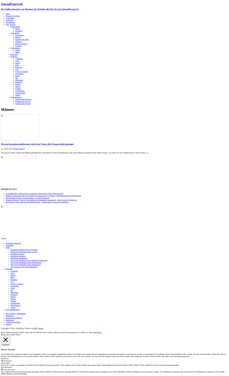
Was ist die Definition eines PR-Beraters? (26, 263)
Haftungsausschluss (13, 322)
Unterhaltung (15, 48)
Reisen (17, 84)
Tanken (18, 89)
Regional (18, 82)
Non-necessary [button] (6, 367)
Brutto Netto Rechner (23, 99)
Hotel (17, 76)
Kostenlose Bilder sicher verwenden (24, 250)
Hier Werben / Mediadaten (16, 314)
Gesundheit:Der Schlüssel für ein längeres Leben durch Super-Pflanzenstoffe (34, 194)
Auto (17, 61)
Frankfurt (18, 31)
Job (16, 78)
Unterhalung (20, 91)
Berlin (17, 29)
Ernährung (19, 35)
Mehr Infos (97, 332)
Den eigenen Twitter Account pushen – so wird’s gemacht (27, 198)
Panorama (14, 54)
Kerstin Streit (18, 149)
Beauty (18, 37)
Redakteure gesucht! (13, 243)
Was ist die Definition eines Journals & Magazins (28, 260)
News (8, 14)
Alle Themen (11, 25)
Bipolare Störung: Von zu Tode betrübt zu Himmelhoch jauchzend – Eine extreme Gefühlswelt (41, 200)
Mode (17, 52)
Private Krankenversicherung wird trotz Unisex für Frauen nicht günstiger (37, 144)
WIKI (8, 248)
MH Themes (38, 328)
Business (18, 67)
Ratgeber (13, 57)
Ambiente (19, 59)
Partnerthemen (15, 97)
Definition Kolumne (18, 256)
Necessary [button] (5, 358)
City (16, 69)
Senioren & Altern (22, 40)
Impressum (10, 320)
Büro (17, 65)
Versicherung (20, 93)
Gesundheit (10, 18)
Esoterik (18, 46)
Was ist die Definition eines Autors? (23, 252)
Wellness (18, 42)
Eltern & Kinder (21, 44)
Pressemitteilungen (13, 310)
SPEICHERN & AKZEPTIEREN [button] (14, 374)
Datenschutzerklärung (14, 318)
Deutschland (10, 22)
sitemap (8, 324)
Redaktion (9, 245)
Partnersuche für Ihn (23, 104)
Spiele (17, 50)
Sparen (18, 87)
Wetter (17, 95)
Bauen (17, 63)
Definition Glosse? (17, 254)
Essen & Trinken (21, 72)
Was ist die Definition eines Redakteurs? (25, 265)
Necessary (8, 361)
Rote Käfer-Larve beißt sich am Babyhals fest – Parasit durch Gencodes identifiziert (37, 202)
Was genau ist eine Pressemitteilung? (24, 267)
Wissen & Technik (13, 16)
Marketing (19, 80)
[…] (146, 153)
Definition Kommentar (19, 258)
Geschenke (19, 74)
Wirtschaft (9, 20)
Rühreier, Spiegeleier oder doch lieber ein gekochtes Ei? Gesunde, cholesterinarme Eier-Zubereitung (43, 196)
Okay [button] (91, 332)
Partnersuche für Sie (22, 102)
